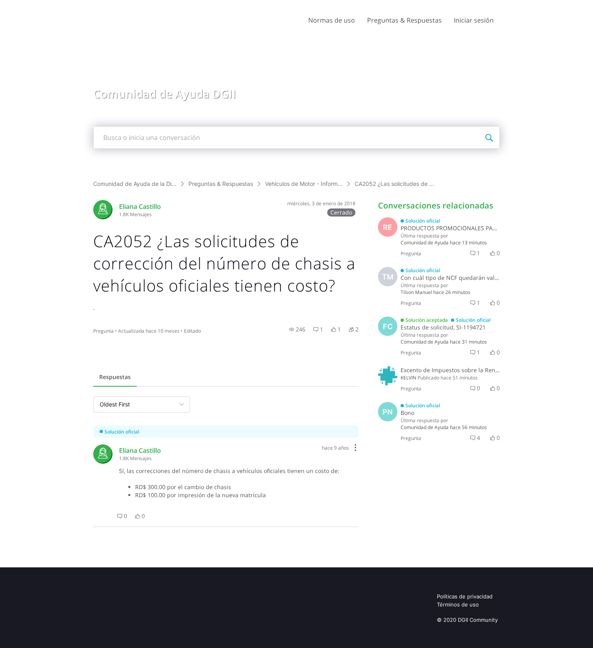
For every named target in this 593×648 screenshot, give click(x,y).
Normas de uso (331, 20)
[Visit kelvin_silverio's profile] (387, 375)
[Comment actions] (355, 448)
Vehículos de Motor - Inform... (303, 183)
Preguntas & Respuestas (404, 20)
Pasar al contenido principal (43, 5)
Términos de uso (458, 604)
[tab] (115, 378)
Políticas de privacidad (465, 596)
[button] (297, 329)
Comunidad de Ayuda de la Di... (134, 183)
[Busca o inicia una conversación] (489, 137)
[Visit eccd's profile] (103, 209)
